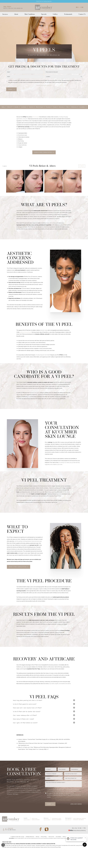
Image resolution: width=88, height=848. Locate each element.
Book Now (79, 7)
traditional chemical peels (25, 332)
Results (55, 107)
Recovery (61, 107)
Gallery (55, 14)
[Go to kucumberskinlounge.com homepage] (43, 7)
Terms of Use (51, 836)
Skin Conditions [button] (29, 14)
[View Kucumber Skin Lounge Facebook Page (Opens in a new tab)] (40, 829)
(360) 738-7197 (68, 819)
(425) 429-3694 (47, 819)
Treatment (31, 107)
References (74, 107)
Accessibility (58, 836)
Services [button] (5, 14)
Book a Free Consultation (17, 567)
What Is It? (9, 107)
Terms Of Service (48, 85)
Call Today (7, 7)
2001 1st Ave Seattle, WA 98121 (36, 819)
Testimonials (68, 14)
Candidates (23, 107)
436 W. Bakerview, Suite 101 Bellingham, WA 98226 (79, 819)
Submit (10, 89)
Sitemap (37, 836)
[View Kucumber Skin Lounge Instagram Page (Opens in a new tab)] (46, 829)
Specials (43, 14)
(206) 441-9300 (27, 819)
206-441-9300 (76, 804)
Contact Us (82, 14)
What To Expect (40, 107)
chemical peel (36, 117)
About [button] (16, 14)
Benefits (17, 107)
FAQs (67, 107)
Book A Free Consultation (43, 152)
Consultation (82, 107)
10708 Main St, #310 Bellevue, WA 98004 (56, 819)
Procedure (48, 107)
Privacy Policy (39, 85)
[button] (27, 700)
